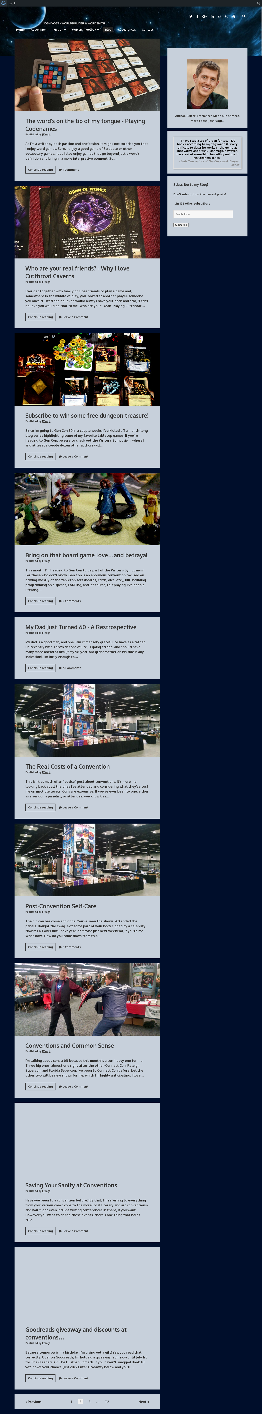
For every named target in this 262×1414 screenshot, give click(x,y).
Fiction (58, 29)
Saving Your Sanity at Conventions (87, 1139)
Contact (147, 29)
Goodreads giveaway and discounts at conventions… (87, 1283)
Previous (35, 1402)
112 (107, 1402)
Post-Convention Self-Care (87, 860)
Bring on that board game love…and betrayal (87, 509)
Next (143, 1402)
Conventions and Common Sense (87, 999)
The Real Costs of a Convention (87, 720)
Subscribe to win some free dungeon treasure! (87, 369)
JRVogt (46, 134)
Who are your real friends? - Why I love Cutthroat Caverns (87, 222)
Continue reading (41, 171)
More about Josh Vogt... (207, 120)
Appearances (127, 29)
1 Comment (71, 169)
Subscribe (181, 224)
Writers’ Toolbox (84, 29)
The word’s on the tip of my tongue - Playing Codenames (87, 75)
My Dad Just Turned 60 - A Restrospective (81, 627)
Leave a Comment (75, 317)
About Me (38, 29)
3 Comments (72, 947)
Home (20, 29)
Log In (12, 3)
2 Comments (72, 601)
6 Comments (72, 668)
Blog (108, 29)
